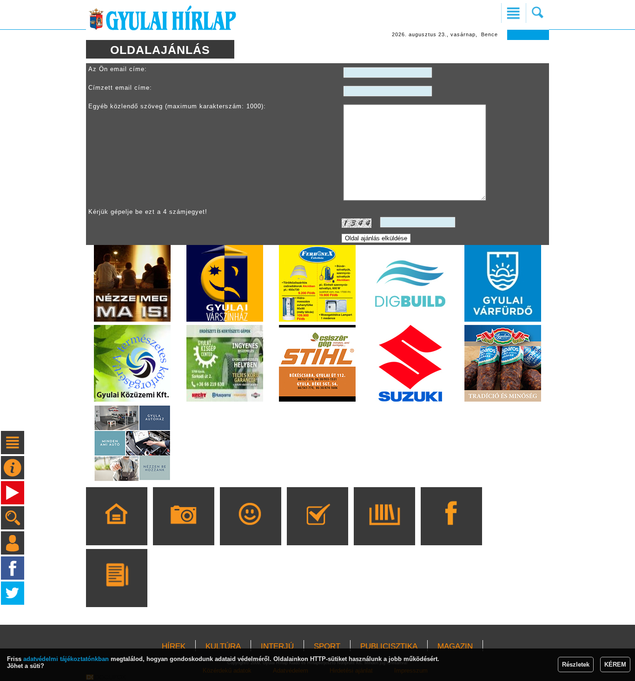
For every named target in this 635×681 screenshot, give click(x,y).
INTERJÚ (277, 646)
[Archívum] (384, 529)
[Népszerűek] (250, 529)
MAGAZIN (455, 646)
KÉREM (615, 664)
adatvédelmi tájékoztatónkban (66, 658)
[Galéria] (183, 529)
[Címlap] (116, 529)
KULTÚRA (223, 646)
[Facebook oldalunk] (451, 529)
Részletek (575, 664)
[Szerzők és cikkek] (116, 591)
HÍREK (173, 646)
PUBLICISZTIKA (388, 646)
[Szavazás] (317, 529)
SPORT (327, 646)
